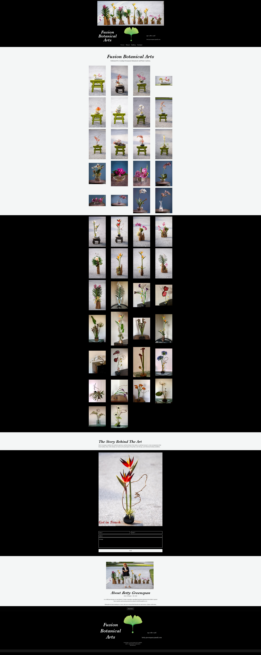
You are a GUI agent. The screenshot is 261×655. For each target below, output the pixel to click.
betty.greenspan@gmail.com (153, 39)
